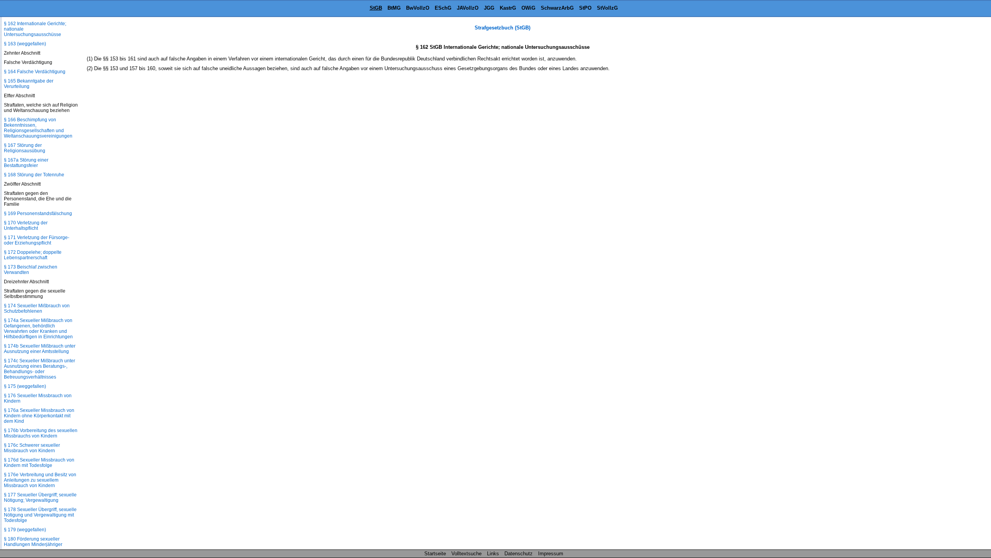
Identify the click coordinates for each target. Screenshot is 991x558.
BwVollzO (417, 8)
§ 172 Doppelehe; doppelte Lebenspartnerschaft (33, 255)
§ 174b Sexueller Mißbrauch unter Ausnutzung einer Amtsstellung (39, 348)
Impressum (550, 553)
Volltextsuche (466, 553)
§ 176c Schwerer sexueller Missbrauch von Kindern (32, 448)
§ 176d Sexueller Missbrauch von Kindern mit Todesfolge (39, 462)
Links (493, 553)
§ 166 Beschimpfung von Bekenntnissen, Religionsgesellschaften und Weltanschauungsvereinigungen (38, 128)
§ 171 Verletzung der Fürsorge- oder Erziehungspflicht (36, 240)
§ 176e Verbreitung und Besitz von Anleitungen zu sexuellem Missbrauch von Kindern (40, 480)
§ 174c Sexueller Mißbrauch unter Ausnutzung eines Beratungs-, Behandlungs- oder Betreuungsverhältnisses (39, 369)
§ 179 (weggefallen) (25, 529)
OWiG (528, 8)
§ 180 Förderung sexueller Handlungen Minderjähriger (33, 541)
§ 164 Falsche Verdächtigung (34, 71)
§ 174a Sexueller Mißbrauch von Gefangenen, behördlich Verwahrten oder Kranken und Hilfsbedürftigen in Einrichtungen (38, 328)
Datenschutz (518, 553)
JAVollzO (467, 8)
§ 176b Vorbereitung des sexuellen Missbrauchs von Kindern (40, 433)
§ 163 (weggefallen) (25, 43)
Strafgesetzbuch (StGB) (502, 28)
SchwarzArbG (557, 8)
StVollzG (607, 8)
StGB (376, 8)
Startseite (435, 553)
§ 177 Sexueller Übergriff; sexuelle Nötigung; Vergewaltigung (40, 497)
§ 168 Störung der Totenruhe (34, 174)
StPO (585, 8)
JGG (489, 8)
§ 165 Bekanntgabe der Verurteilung (28, 83)
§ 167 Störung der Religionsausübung (24, 148)
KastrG (508, 8)
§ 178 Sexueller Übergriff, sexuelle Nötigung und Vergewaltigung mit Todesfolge (40, 515)
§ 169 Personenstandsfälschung (38, 213)
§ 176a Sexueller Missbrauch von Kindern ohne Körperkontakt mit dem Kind (39, 416)
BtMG (394, 8)
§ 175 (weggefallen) (25, 386)
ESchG (443, 8)
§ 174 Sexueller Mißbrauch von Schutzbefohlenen (37, 308)
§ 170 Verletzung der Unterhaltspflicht (26, 225)
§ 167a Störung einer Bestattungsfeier (26, 162)
